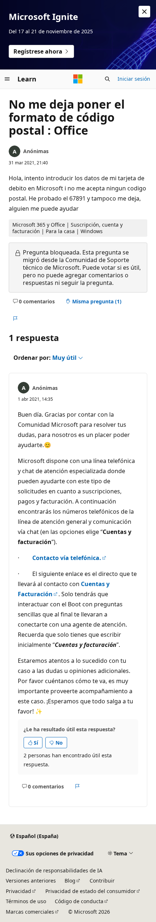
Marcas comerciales (30, 911)
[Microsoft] (78, 79)
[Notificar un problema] (15, 318)
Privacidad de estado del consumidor (90, 891)
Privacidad (18, 891)
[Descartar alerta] (144, 11)
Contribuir (102, 880)
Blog (70, 880)
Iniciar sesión (134, 78)
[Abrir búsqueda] (107, 78)
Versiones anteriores (31, 880)
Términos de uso (26, 901)
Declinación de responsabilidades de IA (54, 870)
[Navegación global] (7, 78)
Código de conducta (79, 901)
